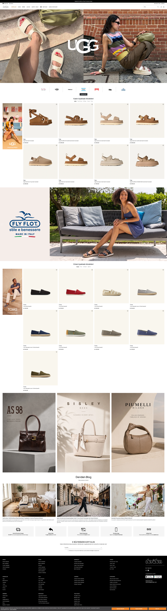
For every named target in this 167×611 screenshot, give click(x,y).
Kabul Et (157, 608)
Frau (92, 101)
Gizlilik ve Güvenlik (113, 582)
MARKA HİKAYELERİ (53, 7)
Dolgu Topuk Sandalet (79, 565)
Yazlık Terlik (112, 563)
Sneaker (4, 569)
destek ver (155, 534)
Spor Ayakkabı (6, 563)
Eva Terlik (112, 569)
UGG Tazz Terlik (41, 582)
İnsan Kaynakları (6, 601)
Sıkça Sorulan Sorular (114, 578)
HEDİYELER (45, 7)
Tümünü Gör (83, 94)
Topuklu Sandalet (78, 561)
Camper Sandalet (78, 584)
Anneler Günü (77, 599)
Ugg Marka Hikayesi (42, 595)
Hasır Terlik (112, 565)
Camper (85, 266)
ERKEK (23, 7)
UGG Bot (40, 586)
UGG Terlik (40, 580)
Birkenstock (5, 580)
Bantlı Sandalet (77, 569)
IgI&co (89, 266)
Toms (88, 101)
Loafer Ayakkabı (6, 565)
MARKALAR (13, 7)
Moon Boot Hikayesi (42, 599)
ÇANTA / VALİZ (35, 7)
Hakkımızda (5, 595)
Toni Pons (79, 101)
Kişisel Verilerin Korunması (115, 584)
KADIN (19, 7)
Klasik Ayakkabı (6, 561)
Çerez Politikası (13, 609)
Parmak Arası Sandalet (79, 563)
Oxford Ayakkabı (6, 567)
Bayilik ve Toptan (6, 604)
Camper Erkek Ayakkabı (79, 578)
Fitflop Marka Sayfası (42, 601)
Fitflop (84, 101)
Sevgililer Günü (77, 595)
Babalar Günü (77, 597)
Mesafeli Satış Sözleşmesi (115, 580)
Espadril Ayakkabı (42, 569)
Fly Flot (4, 589)
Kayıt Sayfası (112, 589)
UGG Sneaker (41, 589)
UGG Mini (40, 587)
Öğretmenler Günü (78, 604)
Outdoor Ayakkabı (42, 572)
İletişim (4, 597)
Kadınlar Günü (77, 601)
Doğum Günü (77, 603)
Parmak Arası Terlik (114, 561)
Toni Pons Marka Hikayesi (43, 603)
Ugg (3, 578)
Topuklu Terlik (113, 567)
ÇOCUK (28, 7)
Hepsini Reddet (138, 608)
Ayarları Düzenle (120, 608)
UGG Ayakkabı (41, 584)
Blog (4, 603)
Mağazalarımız (6, 599)
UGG (75, 101)
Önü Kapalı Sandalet (78, 567)
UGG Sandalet (41, 578)
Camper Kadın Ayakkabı (79, 580)
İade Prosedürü (113, 587)
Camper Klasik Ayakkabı (79, 582)
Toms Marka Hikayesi (42, 597)
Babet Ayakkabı (41, 563)
